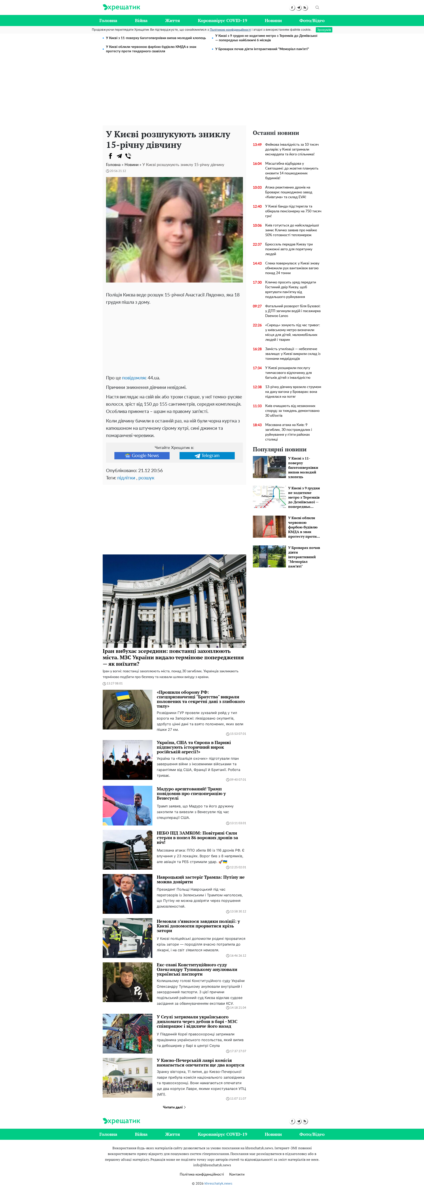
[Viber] (128, 156)
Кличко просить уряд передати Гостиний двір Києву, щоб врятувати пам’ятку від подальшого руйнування (290, 290)
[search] (317, 7)
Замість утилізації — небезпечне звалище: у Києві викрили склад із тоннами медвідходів (292, 353)
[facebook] (292, 7)
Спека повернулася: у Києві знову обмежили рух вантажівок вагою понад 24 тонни (292, 268)
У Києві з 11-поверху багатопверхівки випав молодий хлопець (156, 38)
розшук (146, 478)
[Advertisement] (212, 92)
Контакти (236, 1174)
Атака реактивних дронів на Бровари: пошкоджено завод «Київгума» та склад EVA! (288, 192)
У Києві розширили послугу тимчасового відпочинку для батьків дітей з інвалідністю (288, 372)
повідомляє (134, 378)
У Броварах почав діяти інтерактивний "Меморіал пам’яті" (262, 49)
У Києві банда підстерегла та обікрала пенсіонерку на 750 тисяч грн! (293, 211)
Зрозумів (324, 30)
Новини (273, 20)
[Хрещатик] (121, 7)
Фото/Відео (312, 20)
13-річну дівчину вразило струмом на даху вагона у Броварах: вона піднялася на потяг (293, 391)
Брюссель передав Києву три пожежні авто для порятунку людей (289, 249)
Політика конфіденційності (202, 1174)
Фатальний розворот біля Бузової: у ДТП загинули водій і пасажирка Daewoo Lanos (293, 311)
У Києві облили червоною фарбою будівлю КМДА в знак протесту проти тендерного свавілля (151, 49)
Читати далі (173, 1107)
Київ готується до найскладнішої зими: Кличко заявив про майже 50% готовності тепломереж (292, 230)
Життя (172, 20)
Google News (145, 455)
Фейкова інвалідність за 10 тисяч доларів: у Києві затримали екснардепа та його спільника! (292, 149)
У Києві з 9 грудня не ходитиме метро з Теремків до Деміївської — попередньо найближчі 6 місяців (266, 38)
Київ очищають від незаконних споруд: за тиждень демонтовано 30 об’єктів (292, 410)
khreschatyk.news (218, 1183)
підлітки (126, 478)
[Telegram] (119, 156)
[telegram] (298, 7)
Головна (108, 20)
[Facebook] (110, 156)
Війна (141, 20)
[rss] (305, 7)
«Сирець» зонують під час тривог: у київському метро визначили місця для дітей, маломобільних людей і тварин (292, 332)
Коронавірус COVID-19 (222, 20)
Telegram (210, 455)
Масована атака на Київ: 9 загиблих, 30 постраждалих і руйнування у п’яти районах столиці (288, 432)
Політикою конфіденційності (230, 29)
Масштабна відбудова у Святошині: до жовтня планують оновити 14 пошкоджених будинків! (291, 171)
